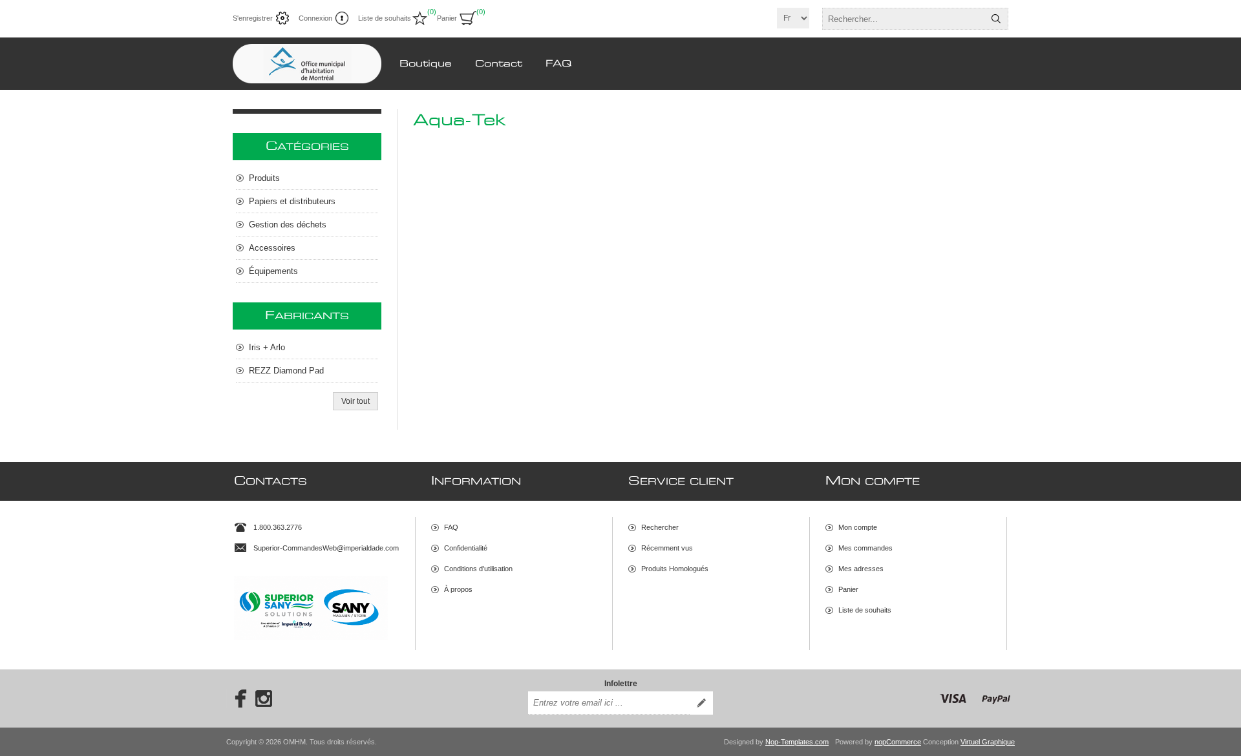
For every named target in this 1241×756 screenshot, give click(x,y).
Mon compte (857, 527)
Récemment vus (667, 548)
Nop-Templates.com (797, 742)
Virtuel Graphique (987, 742)
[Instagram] (263, 698)
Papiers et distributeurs (292, 201)
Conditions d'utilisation (478, 568)
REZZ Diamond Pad (286, 370)
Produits (264, 178)
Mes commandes (865, 548)
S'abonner (701, 703)
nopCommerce (898, 742)
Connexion (315, 18)
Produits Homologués (674, 568)
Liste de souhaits (864, 610)
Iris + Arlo (267, 347)
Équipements (273, 271)
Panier (848, 589)
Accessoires (272, 248)
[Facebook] (236, 698)
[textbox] (903, 18)
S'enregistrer (253, 18)
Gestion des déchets (287, 224)
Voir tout (355, 401)
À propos (458, 589)
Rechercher (996, 18)
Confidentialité (465, 548)
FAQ (451, 527)
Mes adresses (861, 568)
